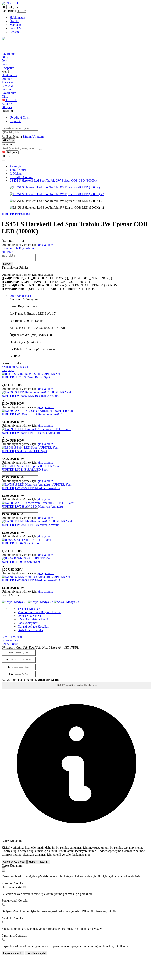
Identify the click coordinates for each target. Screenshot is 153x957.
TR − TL (13, 3)
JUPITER (8, 377)
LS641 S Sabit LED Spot (31, 451)
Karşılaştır (8, 370)
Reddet (102, 851)
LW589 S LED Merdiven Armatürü (37, 580)
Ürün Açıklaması (20, 295)
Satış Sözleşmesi (28, 623)
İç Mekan (16, 173)
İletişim (14, 32)
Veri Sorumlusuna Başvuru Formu (39, 612)
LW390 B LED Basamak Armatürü (37, 432)
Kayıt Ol (7, 103)
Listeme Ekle (10, 248)
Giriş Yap (7, 107)
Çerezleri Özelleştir (14, 861)
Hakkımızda (17, 17)
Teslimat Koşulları (29, 608)
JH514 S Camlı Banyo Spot (32, 377)
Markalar (15, 24)
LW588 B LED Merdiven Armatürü (37, 525)
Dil (4, 7)
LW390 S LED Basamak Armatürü (37, 395)
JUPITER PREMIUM (16, 214)
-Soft (58, 685)
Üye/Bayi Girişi (19, 117)
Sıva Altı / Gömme (21, 177)
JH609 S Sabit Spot (27, 543)
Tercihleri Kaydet (36, 953)
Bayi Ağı (15, 28)
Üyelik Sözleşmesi (29, 615)
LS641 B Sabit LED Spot (31, 469)
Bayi (5, 64)
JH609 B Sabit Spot (27, 561)
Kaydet (7, 263)
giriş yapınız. (45, 244)
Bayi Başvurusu (12, 636)
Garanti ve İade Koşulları (33, 626)
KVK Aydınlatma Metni (33, 619)
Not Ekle (7, 251)
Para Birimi (9, 10)
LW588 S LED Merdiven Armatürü (37, 488)
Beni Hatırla (14, 136)
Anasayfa (16, 166)
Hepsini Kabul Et (38, 861)
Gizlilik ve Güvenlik (30, 630)
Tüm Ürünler (18, 170)
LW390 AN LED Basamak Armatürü (38, 414)
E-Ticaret (66, 685)
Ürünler (14, 21)
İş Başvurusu (10, 640)
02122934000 (10, 644)
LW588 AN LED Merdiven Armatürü (39, 506)
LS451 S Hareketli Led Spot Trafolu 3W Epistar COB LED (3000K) (53, 180)
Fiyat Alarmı (27, 248)
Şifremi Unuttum (33, 136)
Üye (4, 60)
